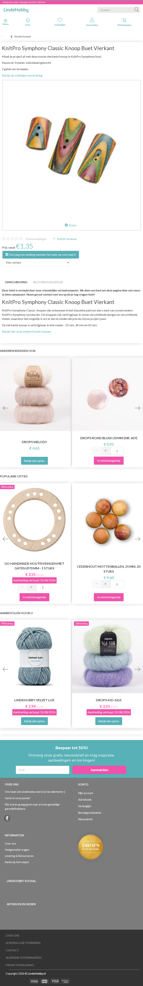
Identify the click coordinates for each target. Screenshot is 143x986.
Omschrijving (16, 282)
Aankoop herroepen (17, 862)
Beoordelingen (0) (48, 282)
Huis (27, 24)
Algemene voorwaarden (23, 957)
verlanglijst (60, 24)
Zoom (72, 225)
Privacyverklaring (20, 965)
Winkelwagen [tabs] (124, 25)
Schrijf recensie (67, 239)
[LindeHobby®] (16, 9)
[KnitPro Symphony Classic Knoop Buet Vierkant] (71, 150)
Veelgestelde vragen (17, 849)
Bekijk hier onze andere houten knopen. (27, 331)
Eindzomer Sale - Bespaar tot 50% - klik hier (24, 2)
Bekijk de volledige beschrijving (22, 75)
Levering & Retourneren (19, 855)
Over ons (10, 843)
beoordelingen (36, 239)
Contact (12, 950)
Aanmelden (92, 25)
